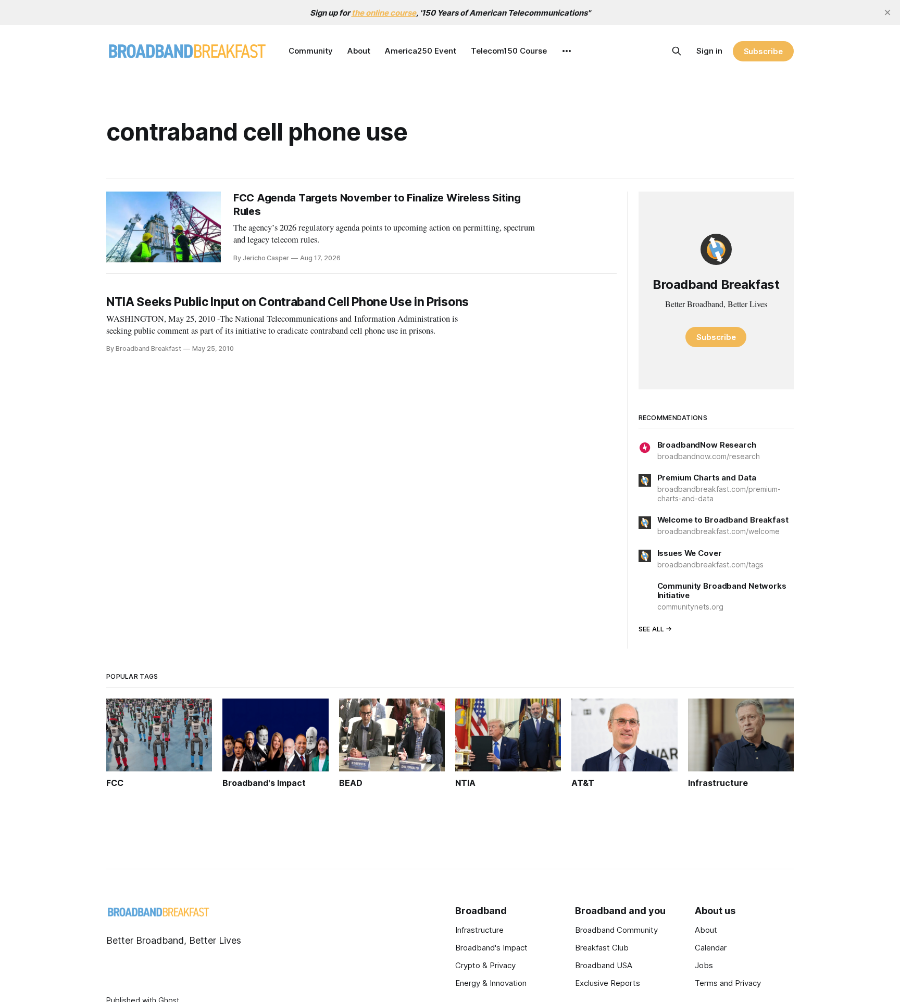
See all (652, 629)
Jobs (704, 965)
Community (311, 51)
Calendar (711, 948)
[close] (887, 12)
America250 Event (420, 51)
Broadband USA (603, 965)
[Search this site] (676, 51)
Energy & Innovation (491, 983)
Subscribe (763, 51)
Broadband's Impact (491, 948)
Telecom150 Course (509, 51)
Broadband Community (616, 930)
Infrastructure (479, 930)
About (358, 51)
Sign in (709, 51)
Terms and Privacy (728, 983)
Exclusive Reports (607, 983)
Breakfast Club (602, 948)
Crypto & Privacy (485, 965)
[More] (566, 51)
